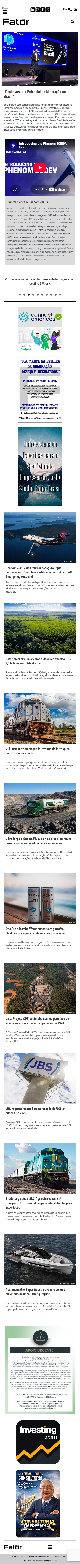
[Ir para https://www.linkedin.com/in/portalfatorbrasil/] (32, 9)
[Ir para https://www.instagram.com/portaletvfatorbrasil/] (37, 9)
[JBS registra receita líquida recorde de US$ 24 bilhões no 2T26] (40, 1096)
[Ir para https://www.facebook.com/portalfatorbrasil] (42, 9)
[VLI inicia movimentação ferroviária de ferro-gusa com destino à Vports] (40, 736)
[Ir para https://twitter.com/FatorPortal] (47, 9)
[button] (72, 22)
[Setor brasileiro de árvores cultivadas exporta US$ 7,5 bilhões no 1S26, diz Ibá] (40, 646)
